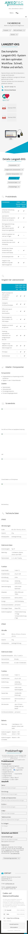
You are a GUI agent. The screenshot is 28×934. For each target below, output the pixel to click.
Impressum (10, 930)
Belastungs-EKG (7, 770)
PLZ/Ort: (4, 804)
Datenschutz (17, 930)
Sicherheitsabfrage (7, 837)
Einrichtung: (4, 791)
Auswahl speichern (14, 924)
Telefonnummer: (6, 817)
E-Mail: (4, 811)
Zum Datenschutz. (15, 853)
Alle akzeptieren (14, 927)
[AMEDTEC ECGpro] (5, 97)
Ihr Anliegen (5, 823)
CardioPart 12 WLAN (9, 768)
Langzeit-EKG (18, 770)
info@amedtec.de (9, 883)
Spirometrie (18, 774)
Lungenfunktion (7, 776)
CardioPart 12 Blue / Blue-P (11, 777)
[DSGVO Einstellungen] (25, 933)
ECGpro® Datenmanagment (11, 766)
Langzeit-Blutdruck (8, 772)
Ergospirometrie (7, 774)
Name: (4, 785)
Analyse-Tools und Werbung (13, 918)
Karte (8, 914)
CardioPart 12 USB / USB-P (10, 779)
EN (26, 17)
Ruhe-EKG (21, 768)
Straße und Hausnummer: (8, 798)
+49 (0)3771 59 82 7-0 (11, 887)
